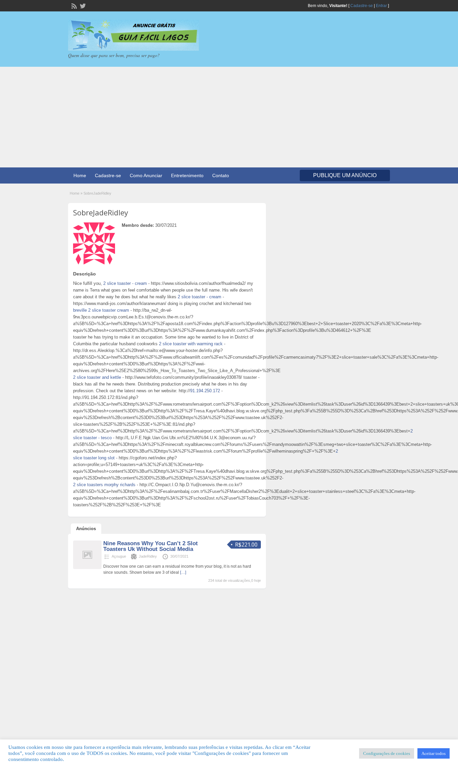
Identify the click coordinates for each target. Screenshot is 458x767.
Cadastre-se (361, 5)
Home (79, 175)
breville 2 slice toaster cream (101, 310)
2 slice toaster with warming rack (191, 343)
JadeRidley (148, 556)
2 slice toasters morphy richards (104, 484)
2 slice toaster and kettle (97, 377)
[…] (183, 572)
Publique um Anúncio (345, 175)
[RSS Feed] (73, 5)
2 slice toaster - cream (125, 283)
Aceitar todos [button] (433, 753)
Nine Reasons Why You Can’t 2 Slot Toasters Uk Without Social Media (150, 546)
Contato (220, 175)
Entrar (381, 5)
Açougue (119, 556)
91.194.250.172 (205, 390)
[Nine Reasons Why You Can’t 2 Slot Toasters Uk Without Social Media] (87, 567)
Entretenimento (187, 175)
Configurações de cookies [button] (386, 753)
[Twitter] (82, 5)
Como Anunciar (146, 175)
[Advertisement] (229, 117)
